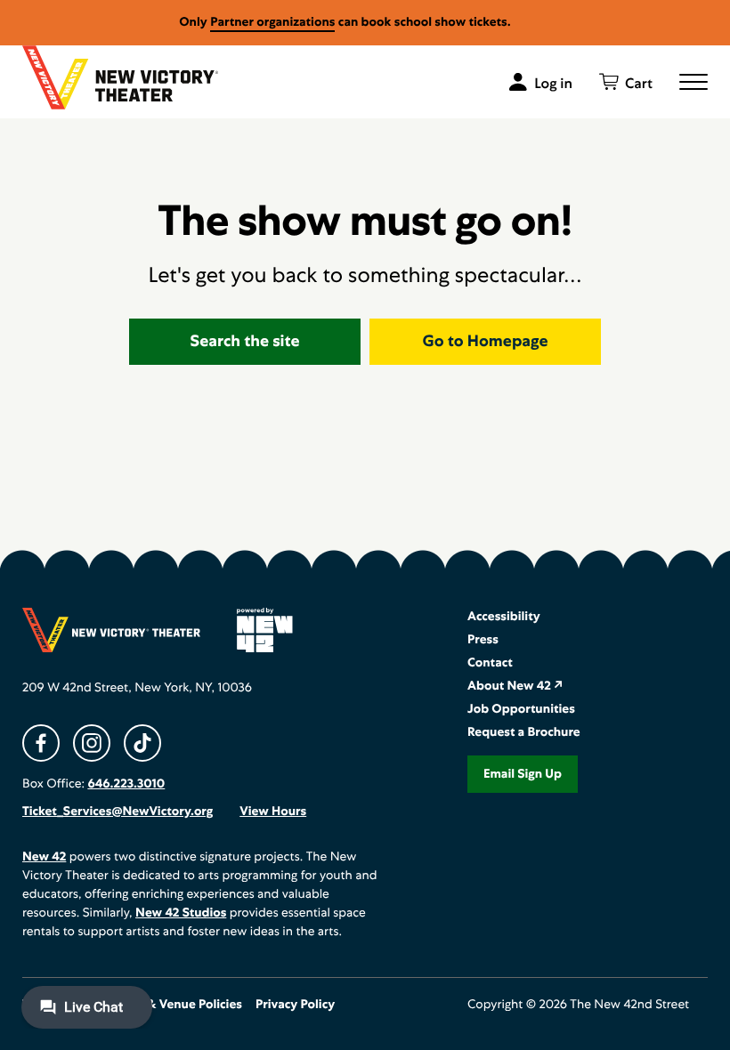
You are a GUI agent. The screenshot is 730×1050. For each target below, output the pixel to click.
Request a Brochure (523, 732)
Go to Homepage (485, 341)
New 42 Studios (180, 913)
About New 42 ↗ (515, 686)
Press (483, 640)
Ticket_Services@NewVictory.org (117, 812)
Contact (490, 663)
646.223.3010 (126, 784)
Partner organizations (272, 22)
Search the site (245, 341)
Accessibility (503, 617)
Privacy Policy (295, 1005)
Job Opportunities (521, 709)
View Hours (272, 812)
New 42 (44, 857)
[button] (693, 82)
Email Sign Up (522, 774)
